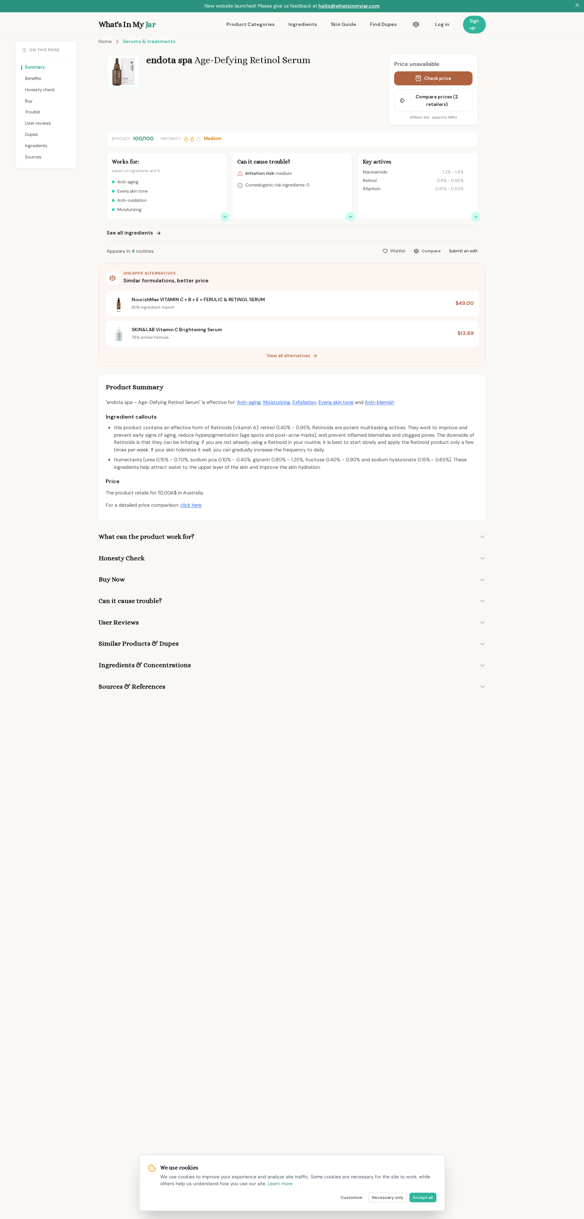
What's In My (127, 24)
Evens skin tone (336, 402)
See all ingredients (130, 233)
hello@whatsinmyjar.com (349, 6)
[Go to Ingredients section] (476, 217)
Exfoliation (304, 402)
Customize (351, 1197)
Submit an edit (463, 251)
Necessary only (387, 1197)
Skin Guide (343, 24)
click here (190, 505)
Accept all (423, 1197)
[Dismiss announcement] (577, 6)
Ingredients (302, 24)
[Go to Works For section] (225, 217)
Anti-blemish (379, 402)
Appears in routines (130, 251)
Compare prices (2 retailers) (437, 100)
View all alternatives (288, 356)
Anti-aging (249, 402)
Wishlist (397, 251)
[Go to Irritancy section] (350, 217)
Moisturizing (276, 402)
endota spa (169, 60)
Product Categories (250, 24)
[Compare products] (415, 24)
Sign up (474, 24)
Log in (442, 24)
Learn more (280, 1183)
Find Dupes (383, 24)
